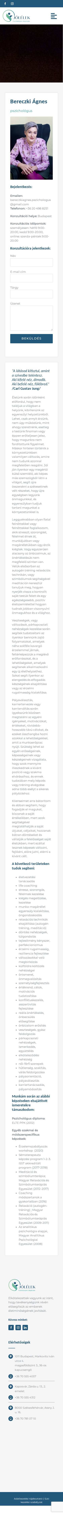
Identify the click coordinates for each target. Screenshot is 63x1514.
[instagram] (12, 3)
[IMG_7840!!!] (31, 118)
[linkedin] (25, 1327)
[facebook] (5, 3)
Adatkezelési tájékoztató (28, 1498)
